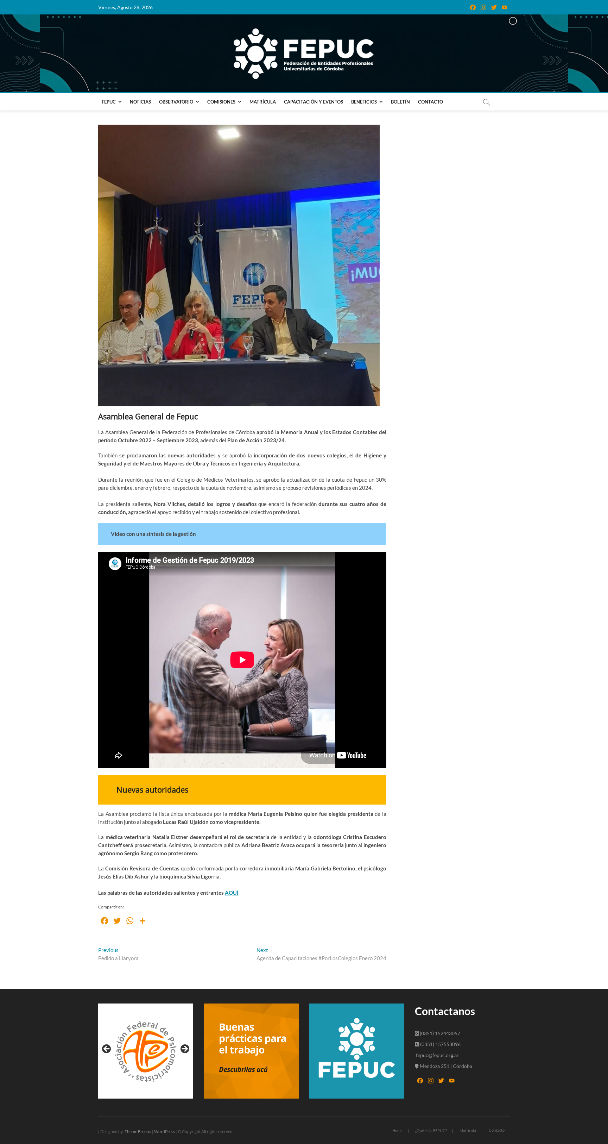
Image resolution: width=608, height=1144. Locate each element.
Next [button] (184, 1049)
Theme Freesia (138, 1131)
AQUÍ (232, 892)
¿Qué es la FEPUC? (431, 1130)
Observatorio (176, 102)
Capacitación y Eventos (313, 102)
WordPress (164, 1131)
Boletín (400, 102)
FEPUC (109, 102)
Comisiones (221, 102)
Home (397, 1130)
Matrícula (262, 102)
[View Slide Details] (145, 1051)
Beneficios (364, 102)
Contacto (430, 102)
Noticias (140, 102)
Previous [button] (107, 1049)
